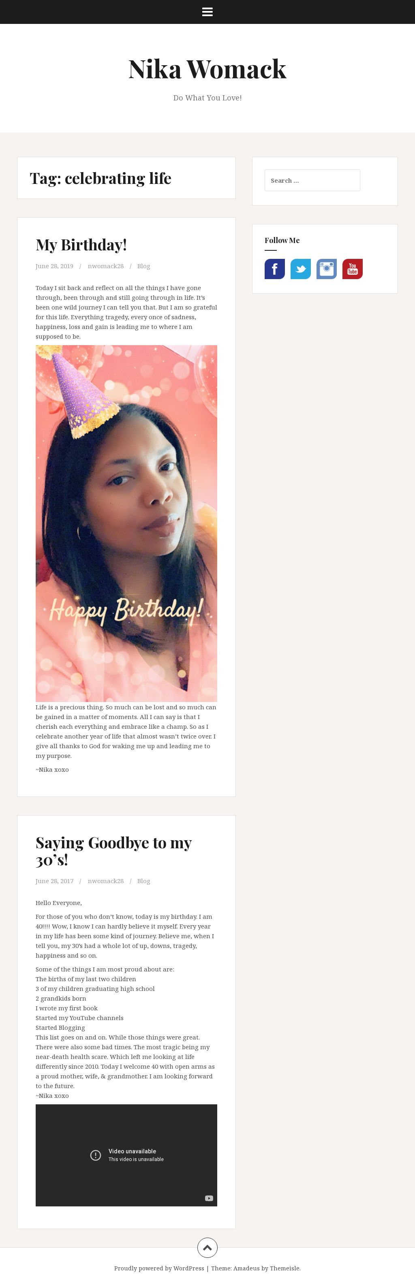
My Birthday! (81, 244)
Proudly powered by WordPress (159, 1268)
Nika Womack (207, 68)
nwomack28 (106, 266)
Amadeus (246, 1268)
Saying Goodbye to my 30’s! (114, 850)
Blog (143, 266)
